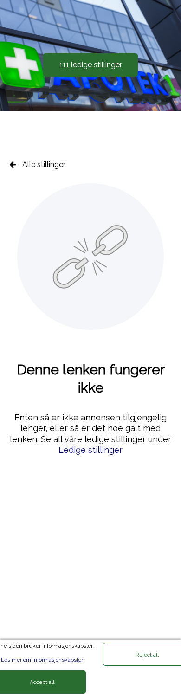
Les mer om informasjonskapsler (42, 660)
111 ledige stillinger (90, 64)
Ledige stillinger (90, 450)
